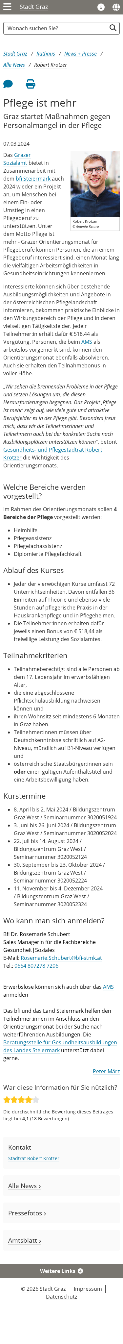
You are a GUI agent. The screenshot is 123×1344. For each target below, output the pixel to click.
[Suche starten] (113, 27)
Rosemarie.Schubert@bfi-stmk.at (61, 957)
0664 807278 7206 (36, 965)
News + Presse (80, 53)
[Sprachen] (116, 7)
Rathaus (45, 53)
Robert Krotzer (50, 64)
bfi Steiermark (33, 178)
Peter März (106, 1071)
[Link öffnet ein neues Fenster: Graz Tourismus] (101, 8)
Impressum (88, 1288)
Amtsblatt (23, 1240)
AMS (86, 341)
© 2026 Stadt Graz (43, 1288)
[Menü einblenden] (7, 7)
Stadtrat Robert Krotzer (33, 1158)
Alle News (14, 64)
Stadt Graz (34, 7)
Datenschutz (61, 1296)
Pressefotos (26, 1212)
